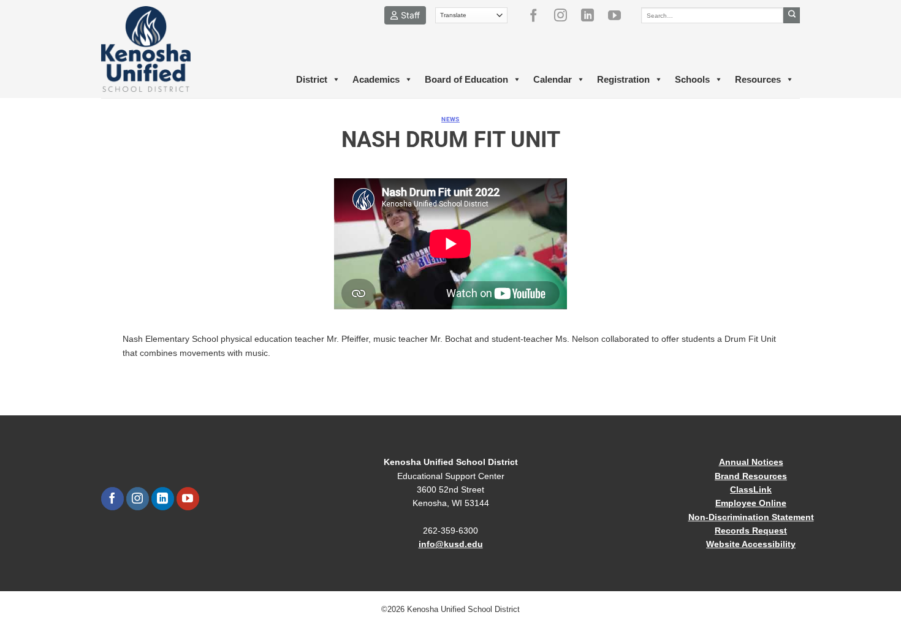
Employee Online (750, 503)
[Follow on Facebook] (538, 15)
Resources (758, 79)
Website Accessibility (751, 544)
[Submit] (791, 15)
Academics (376, 79)
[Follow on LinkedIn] (592, 15)
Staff (410, 15)
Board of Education (466, 79)
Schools (692, 79)
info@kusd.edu (451, 544)
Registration (623, 79)
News (450, 119)
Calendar (552, 79)
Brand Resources (751, 476)
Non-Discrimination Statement (751, 517)
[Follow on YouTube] (619, 15)
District (311, 79)
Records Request (751, 530)
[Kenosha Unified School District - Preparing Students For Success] (156, 49)
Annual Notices (751, 462)
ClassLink (751, 489)
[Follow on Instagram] (565, 15)
